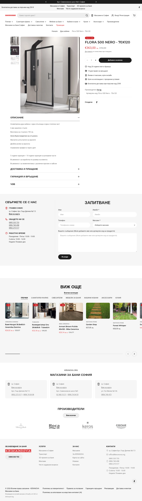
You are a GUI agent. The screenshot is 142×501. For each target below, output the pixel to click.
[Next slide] (134, 353)
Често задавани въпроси (75, 8)
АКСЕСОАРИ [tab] (107, 298)
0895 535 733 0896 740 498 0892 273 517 (114, 461)
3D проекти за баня (84, 6)
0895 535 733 (14, 222)
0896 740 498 (14, 225)
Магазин (97, 220)
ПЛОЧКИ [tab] (24, 298)
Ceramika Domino (11, 322)
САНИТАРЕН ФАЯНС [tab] (40, 298)
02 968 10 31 (61, 394)
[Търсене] (87, 15)
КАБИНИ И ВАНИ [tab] (91, 298)
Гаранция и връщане (94, 488)
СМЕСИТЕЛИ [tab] (57, 298)
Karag (99, 90)
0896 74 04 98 (28, 394)
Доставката (89, 51)
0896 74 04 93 (73, 394)
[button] (46, 2)
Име (60, 210)
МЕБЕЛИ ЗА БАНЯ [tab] (73, 298)
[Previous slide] (128, 353)
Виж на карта (16, 387)
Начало (55, 31)
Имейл (96, 210)
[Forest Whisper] (125, 311)
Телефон (61, 220)
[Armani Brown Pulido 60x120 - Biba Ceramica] (71, 312)
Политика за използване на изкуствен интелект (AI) (62, 492)
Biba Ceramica (64, 324)
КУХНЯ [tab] (118, 298)
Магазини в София (57, 6)
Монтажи (60, 8)
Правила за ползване (75, 488)
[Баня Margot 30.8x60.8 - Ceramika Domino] (17, 311)
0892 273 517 (14, 228)
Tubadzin (35, 322)
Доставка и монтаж (123, 488)
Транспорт (71, 6)
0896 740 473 (106, 394)
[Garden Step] (98, 311)
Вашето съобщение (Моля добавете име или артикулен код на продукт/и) (86, 231)
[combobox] (53, 15)
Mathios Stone (91, 322)
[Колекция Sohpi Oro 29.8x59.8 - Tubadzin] (44, 311)
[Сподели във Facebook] (96, 102)
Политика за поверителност (53, 488)
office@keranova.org (117, 454)
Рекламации (109, 488)
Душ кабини (64, 31)
